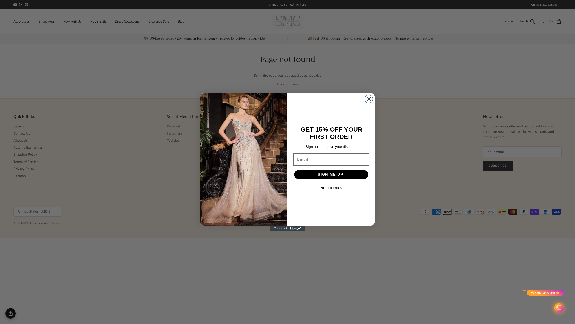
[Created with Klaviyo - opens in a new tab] (287, 228)
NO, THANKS (331, 188)
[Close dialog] (369, 99)
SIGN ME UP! (331, 174)
